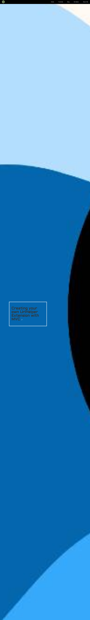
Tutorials (60, 1)
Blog (68, 1)
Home (52, 1)
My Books (76, 1)
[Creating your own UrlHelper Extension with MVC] (21, 319)
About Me (85, 1)
